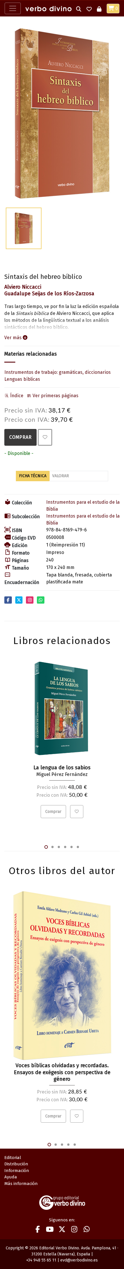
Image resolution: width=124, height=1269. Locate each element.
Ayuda (10, 1177)
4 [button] (65, 847)
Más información (21, 1183)
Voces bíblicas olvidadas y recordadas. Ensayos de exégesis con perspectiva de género (62, 1072)
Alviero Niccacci (22, 287)
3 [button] (59, 847)
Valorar (60, 475)
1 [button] (46, 847)
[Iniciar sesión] (99, 8)
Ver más (13, 337)
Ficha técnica (32, 475)
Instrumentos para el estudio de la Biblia (83, 505)
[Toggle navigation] (13, 8)
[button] (78, 8)
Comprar (20, 437)
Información (16, 1170)
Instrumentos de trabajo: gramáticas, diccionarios (57, 372)
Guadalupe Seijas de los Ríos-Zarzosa (49, 293)
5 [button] (71, 847)
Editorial (12, 1157)
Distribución (16, 1164)
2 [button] (52, 847)
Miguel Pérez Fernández (62, 774)
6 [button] (78, 847)
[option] (62, 113)
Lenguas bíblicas (22, 379)
